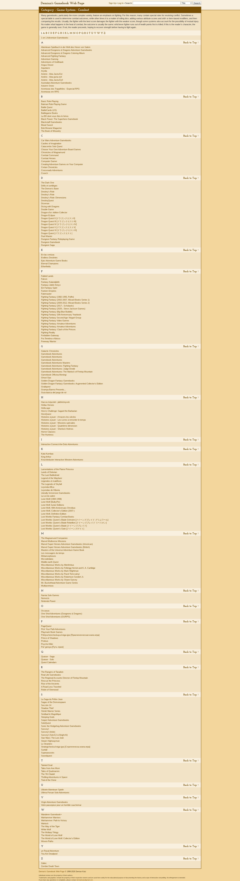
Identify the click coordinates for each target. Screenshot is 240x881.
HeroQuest (46, 414)
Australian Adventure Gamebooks (56, 83)
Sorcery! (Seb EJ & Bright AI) (54, 735)
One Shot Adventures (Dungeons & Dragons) (61, 613)
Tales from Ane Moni (50, 768)
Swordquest (46, 756)
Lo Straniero (46, 744)
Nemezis (45, 598)
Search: (128, 3)
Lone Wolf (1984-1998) (51, 499)
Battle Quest (46, 107)
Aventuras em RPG (50, 92)
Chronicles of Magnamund (53, 152)
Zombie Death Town (50, 866)
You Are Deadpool (49, 854)
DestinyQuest (47, 200)
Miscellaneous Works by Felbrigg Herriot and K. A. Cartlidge (68, 568)
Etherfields (46, 266)
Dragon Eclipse (48, 215)
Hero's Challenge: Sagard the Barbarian (59, 411)
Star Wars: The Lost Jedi (52, 738)
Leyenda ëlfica (47, 487)
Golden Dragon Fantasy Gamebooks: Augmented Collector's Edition (72, 383)
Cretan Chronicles (49, 167)
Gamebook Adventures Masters (55, 363)
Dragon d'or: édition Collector (54, 212)
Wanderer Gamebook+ (51, 814)
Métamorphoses (48, 556)
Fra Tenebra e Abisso (50, 338)
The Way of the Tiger (50, 826)
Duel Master (46, 236)
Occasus (45, 610)
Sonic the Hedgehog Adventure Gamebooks (61, 726)
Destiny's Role (47, 191)
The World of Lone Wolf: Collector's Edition (60, 838)
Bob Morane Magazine (51, 128)
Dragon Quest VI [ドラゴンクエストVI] (59, 230)
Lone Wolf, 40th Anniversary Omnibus (58, 508)
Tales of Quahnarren (50, 771)
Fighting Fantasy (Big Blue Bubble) (56, 312)
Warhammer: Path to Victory (54, 820)
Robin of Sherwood (49, 689)
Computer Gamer (49, 161)
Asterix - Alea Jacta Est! (52, 80)
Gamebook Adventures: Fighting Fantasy (59, 366)
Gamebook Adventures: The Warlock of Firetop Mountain (66, 371)
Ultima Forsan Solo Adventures (55, 792)
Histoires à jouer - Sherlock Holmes (57, 429)
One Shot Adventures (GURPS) (55, 616)
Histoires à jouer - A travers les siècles (58, 417)
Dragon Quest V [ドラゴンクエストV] (58, 227)
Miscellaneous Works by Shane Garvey (59, 580)
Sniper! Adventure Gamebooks (55, 720)
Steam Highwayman (50, 741)
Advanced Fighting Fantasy (53, 56)
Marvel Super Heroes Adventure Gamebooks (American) (67, 544)
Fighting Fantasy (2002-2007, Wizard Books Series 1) (65, 300)
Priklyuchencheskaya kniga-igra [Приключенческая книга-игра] (70, 635)
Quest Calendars (49, 662)
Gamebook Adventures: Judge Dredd (58, 369)
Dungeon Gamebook (50, 242)
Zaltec (44, 863)
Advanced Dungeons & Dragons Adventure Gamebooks (66, 50)
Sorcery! (45, 729)
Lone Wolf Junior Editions (52, 505)
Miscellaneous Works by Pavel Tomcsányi (60, 574)
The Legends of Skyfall (51, 484)
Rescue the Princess (50, 681)
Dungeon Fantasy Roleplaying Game (58, 239)
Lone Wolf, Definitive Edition (53, 514)
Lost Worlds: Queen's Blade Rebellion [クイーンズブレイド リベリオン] (74, 522)
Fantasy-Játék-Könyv (51, 285)
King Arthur (46, 457)
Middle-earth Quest (49, 562)
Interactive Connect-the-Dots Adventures (59, 444)
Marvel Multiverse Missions (53, 541)
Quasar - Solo (47, 659)
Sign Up (112, 3)
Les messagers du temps (52, 553)
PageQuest (46, 626)
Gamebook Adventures (51, 354)
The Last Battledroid (50, 475)
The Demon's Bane (50, 188)
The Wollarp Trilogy (49, 832)
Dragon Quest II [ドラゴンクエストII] (58, 218)
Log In (120, 3)
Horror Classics (48, 432)
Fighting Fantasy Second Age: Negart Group (61, 317)
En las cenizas (47, 254)
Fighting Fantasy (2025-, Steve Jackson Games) (63, 308)
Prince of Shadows (49, 638)
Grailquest (45, 386)
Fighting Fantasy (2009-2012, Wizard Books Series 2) (65, 303)
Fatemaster (46, 294)
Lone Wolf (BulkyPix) (50, 502)
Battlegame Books (49, 113)
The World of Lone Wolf (51, 835)
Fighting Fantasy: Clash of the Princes (58, 329)
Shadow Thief (47, 708)
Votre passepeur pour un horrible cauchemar (61, 805)
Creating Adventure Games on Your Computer (62, 164)
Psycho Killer (47, 644)
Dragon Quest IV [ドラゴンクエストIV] (59, 224)
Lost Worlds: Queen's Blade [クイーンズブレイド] (64, 526)
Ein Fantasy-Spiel (49, 288)
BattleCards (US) (49, 110)
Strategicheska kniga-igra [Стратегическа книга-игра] (65, 747)
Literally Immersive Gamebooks (55, 493)
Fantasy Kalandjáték (50, 282)
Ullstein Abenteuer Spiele (52, 789)
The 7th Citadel (48, 774)
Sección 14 (46, 705)
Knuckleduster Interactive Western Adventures (62, 459)
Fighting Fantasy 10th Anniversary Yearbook (61, 314)
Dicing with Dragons (50, 206)
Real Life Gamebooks (51, 675)
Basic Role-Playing (49, 101)
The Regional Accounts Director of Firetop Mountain (64, 678)
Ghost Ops (46, 377)
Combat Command (49, 155)
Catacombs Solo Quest (51, 146)
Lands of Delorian (49, 472)
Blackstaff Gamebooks (51, 122)
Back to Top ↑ (191, 42)
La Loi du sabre (48, 496)
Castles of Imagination (51, 143)
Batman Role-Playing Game (54, 104)
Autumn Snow (47, 86)
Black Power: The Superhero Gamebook (59, 119)
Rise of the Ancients (50, 684)
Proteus (44, 641)
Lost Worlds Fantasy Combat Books (57, 517)
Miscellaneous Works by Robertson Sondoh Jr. (62, 577)
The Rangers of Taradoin (52, 672)
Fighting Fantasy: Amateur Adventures (58, 323)
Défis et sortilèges (49, 185)
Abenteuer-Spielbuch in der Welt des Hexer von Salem (65, 47)
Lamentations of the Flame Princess (57, 469)
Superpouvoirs (47, 752)
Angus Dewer (47, 65)
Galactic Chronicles (50, 351)
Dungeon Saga (48, 245)
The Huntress (47, 434)
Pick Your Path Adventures (53, 629)
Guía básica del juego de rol (53, 392)
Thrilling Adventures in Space (54, 777)
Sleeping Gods (47, 717)
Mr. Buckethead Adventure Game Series (59, 583)
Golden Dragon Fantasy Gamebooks (58, 380)
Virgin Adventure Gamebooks (54, 802)
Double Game (47, 209)
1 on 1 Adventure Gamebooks (54, 38)
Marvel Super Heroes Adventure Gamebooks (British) (65, 547)
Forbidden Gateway (50, 335)
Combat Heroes (48, 158)
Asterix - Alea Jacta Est (51, 74)
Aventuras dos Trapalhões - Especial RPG (60, 89)
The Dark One (47, 182)
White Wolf (46, 829)
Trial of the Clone (48, 780)
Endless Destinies (49, 257)
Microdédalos (47, 559)
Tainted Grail (46, 765)
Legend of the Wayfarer (51, 478)
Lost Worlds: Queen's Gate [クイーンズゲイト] (62, 528)
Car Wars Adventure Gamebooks (56, 140)
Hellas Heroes (47, 405)
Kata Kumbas (47, 454)
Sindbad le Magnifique (51, 714)
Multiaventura (47, 586)
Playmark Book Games (51, 632)
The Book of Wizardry (51, 131)
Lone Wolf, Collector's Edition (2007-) (58, 511)
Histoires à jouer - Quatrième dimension (59, 426)
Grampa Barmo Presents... (53, 389)
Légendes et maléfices (51, 481)
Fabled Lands (47, 276)
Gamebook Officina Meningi (53, 375)
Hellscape (45, 408)
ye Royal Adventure (50, 851)
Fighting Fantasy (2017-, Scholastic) (57, 306)
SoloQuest (46, 723)
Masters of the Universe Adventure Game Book (62, 550)
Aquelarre (45, 68)
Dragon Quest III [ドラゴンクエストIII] (58, 221)
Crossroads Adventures (52, 170)
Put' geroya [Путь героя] (52, 647)
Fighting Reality (48, 332)
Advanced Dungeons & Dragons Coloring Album (63, 53)
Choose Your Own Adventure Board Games (61, 149)
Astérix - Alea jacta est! (51, 77)
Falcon (44, 279)
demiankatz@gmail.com (85, 880)
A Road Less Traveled (51, 687)
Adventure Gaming (49, 59)
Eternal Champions (49, 263)
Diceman (45, 203)
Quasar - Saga (47, 656)
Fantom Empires (48, 291)
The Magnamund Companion (54, 538)
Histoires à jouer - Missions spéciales (58, 423)
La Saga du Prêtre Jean (51, 699)
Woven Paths (47, 841)
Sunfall (44, 750)
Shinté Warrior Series (50, 711)
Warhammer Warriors (51, 817)
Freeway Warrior (48, 341)
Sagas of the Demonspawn (53, 702)
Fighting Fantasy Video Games (55, 320)
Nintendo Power (48, 601)
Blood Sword (47, 125)
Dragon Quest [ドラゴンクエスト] (56, 233)
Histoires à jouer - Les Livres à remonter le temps (63, 420)
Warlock (44, 823)
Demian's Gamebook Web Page (62, 3)
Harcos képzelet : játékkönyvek (55, 402)
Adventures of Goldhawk (52, 62)
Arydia (44, 71)
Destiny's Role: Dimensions (53, 197)
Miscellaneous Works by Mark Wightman (59, 571)
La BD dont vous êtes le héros (54, 116)
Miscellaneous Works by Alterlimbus (57, 565)
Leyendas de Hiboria (50, 490)
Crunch (44, 173)
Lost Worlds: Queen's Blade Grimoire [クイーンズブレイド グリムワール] (74, 520)
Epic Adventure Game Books (54, 260)
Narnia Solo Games (50, 595)
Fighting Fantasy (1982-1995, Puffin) (57, 297)
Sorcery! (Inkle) (48, 732)
